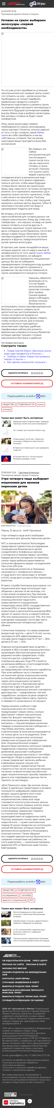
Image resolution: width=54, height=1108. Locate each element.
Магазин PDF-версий (14, 968)
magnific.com (24, 525)
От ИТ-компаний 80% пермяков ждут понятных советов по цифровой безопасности (29, 932)
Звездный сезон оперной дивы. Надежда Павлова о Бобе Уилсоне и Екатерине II (31, 422)
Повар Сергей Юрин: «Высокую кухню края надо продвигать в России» (27, 352)
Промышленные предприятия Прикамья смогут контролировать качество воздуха (31, 939)
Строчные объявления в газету (20, 982)
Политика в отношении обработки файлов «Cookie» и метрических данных (24, 1068)
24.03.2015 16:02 (8, 11)
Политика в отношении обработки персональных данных (20, 1063)
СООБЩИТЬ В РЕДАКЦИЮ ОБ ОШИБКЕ (23, 1000)
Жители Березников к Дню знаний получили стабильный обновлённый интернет (29, 914)
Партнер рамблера (26, 1095)
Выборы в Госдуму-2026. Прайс (20, 986)
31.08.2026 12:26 (8, 472)
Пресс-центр (40, 960)
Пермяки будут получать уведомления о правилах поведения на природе (30, 922)
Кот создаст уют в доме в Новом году (29, 430)
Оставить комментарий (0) (27, 383)
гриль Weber (43, 253)
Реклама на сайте (13, 964)
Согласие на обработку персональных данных (25, 1060)
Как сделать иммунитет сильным (26, 362)
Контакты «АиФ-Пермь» (16, 978)
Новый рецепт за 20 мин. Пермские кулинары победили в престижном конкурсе (28, 441)
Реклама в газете (36, 964)
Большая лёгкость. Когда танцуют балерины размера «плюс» (28, 458)
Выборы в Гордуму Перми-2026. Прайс (24, 996)
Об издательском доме (16, 960)
